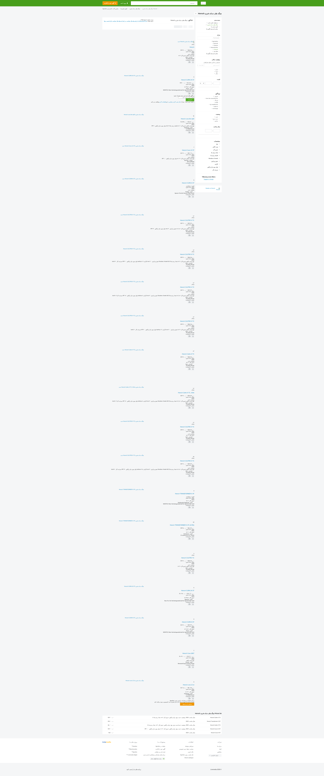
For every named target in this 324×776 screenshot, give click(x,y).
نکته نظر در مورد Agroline (186, 755)
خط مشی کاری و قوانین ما (174, 102)
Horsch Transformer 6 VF (214, 721)
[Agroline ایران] (214, 3)
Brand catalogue (189, 757)
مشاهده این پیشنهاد (187, 704)
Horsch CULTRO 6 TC (187, 220)
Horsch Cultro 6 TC (215, 717)
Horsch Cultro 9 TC (188, 354)
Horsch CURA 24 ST (187, 80)
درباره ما (219, 746)
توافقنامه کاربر (163, 102)
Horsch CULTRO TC (187, 558)
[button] (192, 62)
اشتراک (190, 99)
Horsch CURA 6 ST (188, 183)
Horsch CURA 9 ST (188, 622)
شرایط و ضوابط (189, 746)
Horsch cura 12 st (188, 685)
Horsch (192, 47)
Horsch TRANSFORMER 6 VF (184, 494)
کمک (220, 749)
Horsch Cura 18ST (188, 653)
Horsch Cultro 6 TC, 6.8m (186, 393)
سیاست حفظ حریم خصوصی (186, 749)
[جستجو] (196, 3)
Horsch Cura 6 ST (216, 732)
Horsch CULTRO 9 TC (187, 254)
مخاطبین (219, 752)
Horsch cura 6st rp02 (187, 119)
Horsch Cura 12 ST (188, 150)
